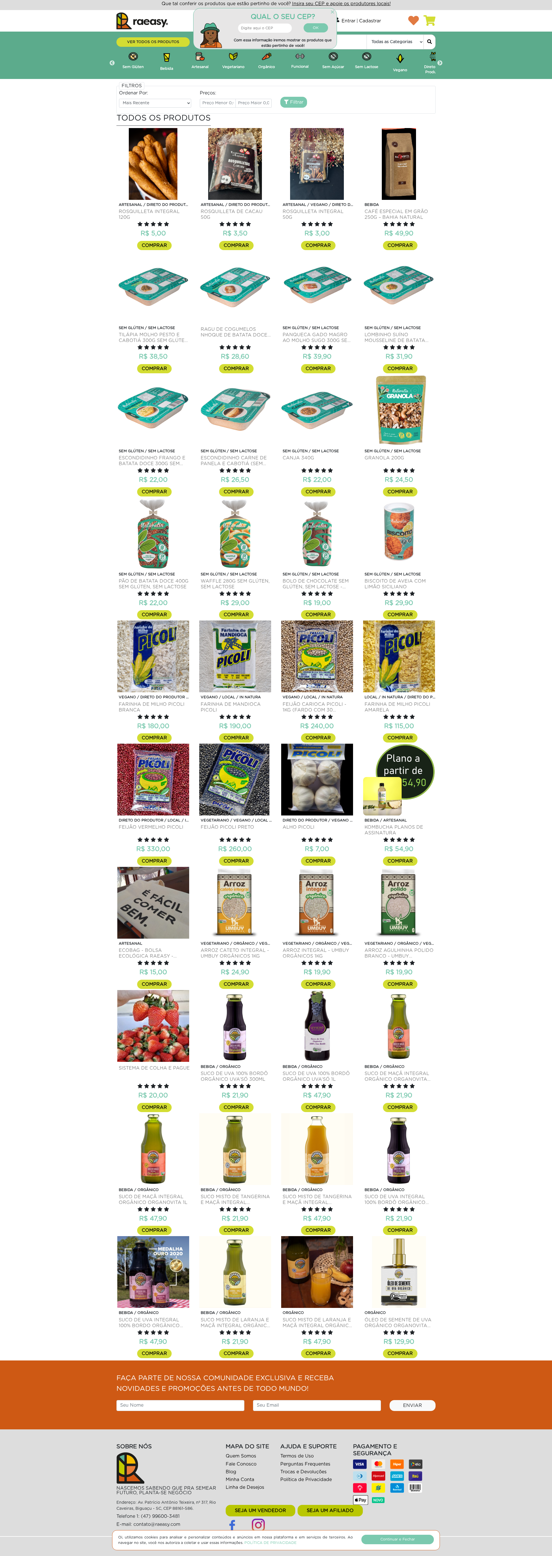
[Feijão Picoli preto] (235, 779)
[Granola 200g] (399, 410)
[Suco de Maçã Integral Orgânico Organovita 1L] (153, 1149)
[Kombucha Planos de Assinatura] (399, 779)
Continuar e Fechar (397, 1539)
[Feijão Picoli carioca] (317, 656)
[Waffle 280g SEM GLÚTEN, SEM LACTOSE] (235, 533)
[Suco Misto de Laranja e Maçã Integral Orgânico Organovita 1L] (317, 1272)
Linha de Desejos (245, 1487)
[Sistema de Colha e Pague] (153, 1026)
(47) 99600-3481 (160, 1516)
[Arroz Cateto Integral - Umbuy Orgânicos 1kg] (235, 903)
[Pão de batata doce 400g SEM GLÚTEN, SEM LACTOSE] (153, 533)
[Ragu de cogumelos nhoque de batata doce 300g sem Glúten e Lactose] (235, 287)
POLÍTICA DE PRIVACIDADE (270, 1543)
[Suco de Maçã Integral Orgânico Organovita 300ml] (399, 1026)
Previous (112, 63)
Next (440, 63)
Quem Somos (241, 1456)
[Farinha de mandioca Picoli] (235, 656)
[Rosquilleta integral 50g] (317, 164)
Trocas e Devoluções (303, 1472)
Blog (231, 1472)
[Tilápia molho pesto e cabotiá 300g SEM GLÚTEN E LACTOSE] (153, 287)
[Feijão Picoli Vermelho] (153, 779)
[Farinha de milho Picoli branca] (153, 656)
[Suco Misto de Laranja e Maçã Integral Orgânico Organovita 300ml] (235, 1272)
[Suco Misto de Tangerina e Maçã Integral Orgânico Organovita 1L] (317, 1149)
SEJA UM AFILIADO (330, 1510)
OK (316, 28)
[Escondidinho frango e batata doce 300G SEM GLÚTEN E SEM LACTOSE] (153, 410)
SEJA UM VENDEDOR (260, 1510)
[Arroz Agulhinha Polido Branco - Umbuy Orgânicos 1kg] (399, 903)
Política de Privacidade (306, 1479)
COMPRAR (154, 245)
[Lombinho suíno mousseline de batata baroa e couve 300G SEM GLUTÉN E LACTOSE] (399, 287)
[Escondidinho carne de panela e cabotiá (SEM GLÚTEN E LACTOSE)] (235, 410)
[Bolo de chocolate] (317, 533)
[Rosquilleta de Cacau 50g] (235, 164)
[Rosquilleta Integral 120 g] (153, 164)
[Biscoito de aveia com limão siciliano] (399, 533)
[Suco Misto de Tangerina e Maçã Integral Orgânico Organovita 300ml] (235, 1149)
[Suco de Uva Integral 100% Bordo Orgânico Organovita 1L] (153, 1272)
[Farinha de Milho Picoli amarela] (399, 656)
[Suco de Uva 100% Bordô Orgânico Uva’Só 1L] (317, 1026)
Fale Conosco (241, 1464)
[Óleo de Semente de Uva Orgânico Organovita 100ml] (399, 1272)
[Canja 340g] (317, 410)
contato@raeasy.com (156, 1524)
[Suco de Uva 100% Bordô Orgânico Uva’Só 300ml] (235, 1026)
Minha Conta (240, 1479)
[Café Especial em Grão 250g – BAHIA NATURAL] (399, 164)
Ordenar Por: (133, 93)
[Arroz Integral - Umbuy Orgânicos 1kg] (317, 903)
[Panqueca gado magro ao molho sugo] (317, 287)
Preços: (208, 93)
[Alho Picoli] (317, 779)
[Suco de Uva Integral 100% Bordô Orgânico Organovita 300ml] (399, 1149)
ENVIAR (412, 1405)
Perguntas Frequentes (305, 1464)
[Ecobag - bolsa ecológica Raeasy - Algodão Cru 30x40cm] (153, 903)
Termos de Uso (297, 1456)
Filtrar (296, 102)
